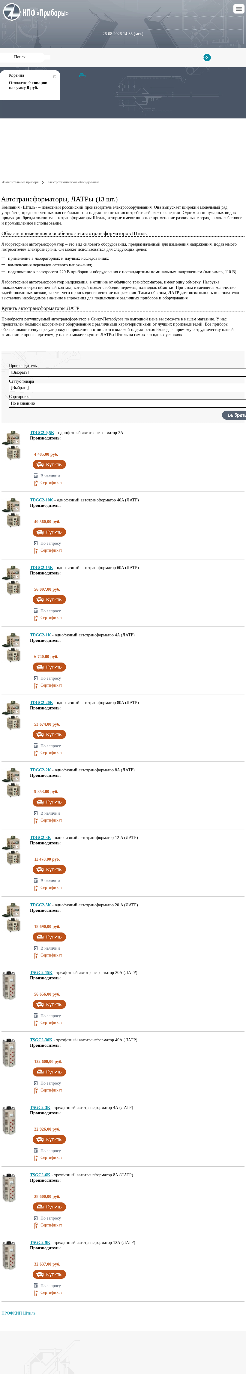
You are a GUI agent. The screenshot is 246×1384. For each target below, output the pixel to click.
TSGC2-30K (41, 1040)
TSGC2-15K (41, 972)
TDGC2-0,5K (42, 432)
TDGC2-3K (40, 837)
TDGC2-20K (41, 702)
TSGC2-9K (40, 1242)
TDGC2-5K (40, 905)
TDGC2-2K (40, 770)
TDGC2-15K (41, 567)
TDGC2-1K (40, 635)
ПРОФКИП (12, 1313)
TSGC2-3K (40, 1107)
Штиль (29, 1313)
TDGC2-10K (41, 500)
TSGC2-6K (40, 1175)
